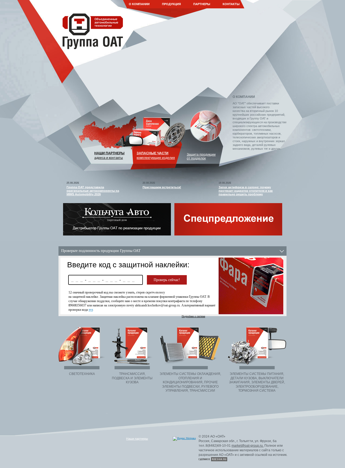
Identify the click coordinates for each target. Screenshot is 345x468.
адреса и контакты (108, 158)
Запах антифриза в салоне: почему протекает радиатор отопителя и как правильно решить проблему (246, 191)
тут (91, 310)
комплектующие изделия (156, 158)
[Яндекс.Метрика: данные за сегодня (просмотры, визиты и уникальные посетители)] (184, 438)
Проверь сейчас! (167, 280)
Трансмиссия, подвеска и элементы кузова (132, 378)
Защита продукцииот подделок (201, 156)
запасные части (152, 153)
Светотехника (82, 374)
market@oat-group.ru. (248, 445)
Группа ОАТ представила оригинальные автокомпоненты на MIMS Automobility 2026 (93, 191)
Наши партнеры (109, 153)
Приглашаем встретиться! (162, 187)
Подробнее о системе (193, 316)
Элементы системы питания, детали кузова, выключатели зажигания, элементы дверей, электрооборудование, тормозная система (257, 382)
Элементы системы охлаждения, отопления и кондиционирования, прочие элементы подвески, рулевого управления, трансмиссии (190, 382)
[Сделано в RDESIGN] (213, 459)
